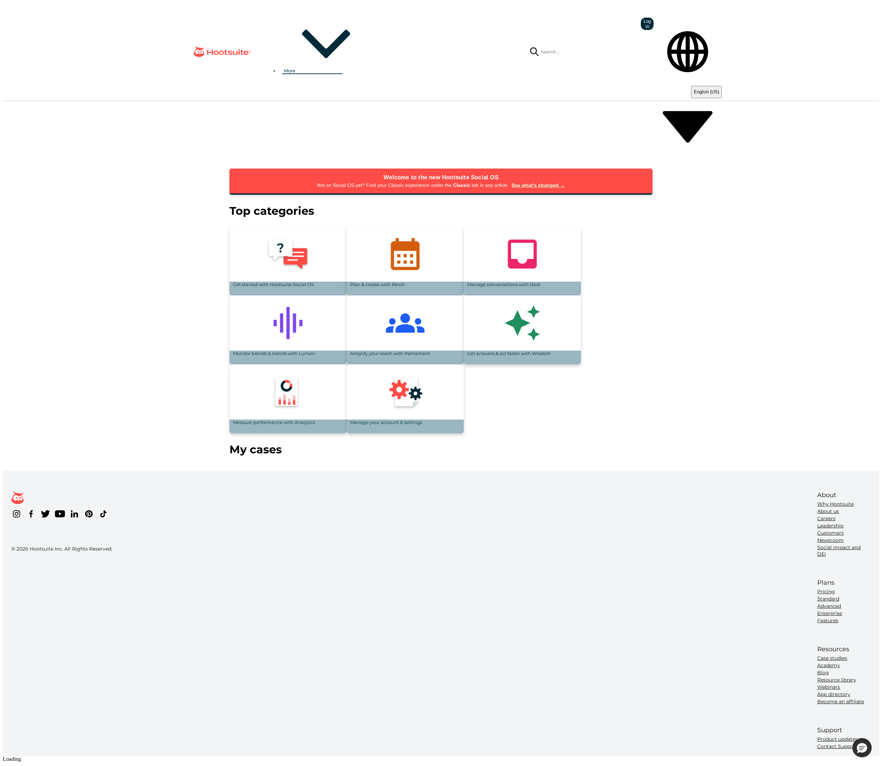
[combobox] (587, 52)
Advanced (829, 606)
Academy (828, 665)
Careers (826, 518)
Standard (828, 599)
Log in (647, 24)
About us (828, 511)
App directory (833, 694)
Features (827, 620)
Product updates (837, 739)
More (289, 70)
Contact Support (837, 746)
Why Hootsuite (835, 504)
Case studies (832, 658)
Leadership (830, 526)
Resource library (836, 680)
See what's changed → (538, 185)
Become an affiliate (840, 701)
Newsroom (830, 540)
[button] (862, 747)
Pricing (826, 591)
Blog (823, 672)
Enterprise (829, 613)
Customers (830, 533)
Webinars (828, 687)
